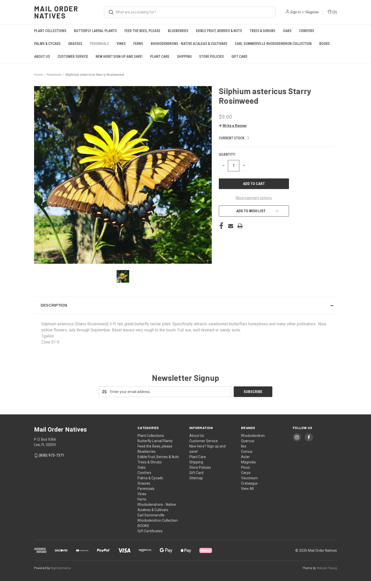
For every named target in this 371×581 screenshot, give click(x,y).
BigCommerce (61, 568)
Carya (245, 473)
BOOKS (324, 44)
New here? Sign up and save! (119, 57)
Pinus (245, 467)
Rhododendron (253, 436)
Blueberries (178, 31)
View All (247, 489)
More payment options (254, 198)
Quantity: (227, 154)
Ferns (138, 44)
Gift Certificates (150, 531)
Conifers (306, 31)
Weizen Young (327, 568)
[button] (233, 126)
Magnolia (248, 462)
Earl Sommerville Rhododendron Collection (273, 44)
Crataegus (249, 483)
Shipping (184, 57)
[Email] (230, 225)
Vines (121, 44)
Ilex (243, 446)
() (334, 12)
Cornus (246, 452)
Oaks (287, 31)
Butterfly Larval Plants (95, 31)
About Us (42, 57)
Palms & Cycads (47, 44)
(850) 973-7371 (51, 455)
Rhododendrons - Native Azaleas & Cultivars (189, 44)
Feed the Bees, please (142, 31)
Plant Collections (50, 31)
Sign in (295, 12)
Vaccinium (249, 478)
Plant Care (159, 57)
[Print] (240, 225)
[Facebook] (221, 225)
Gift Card (239, 57)
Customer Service (73, 57)
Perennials (99, 44)
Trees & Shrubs (262, 31)
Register (312, 12)
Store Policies (211, 57)
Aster (245, 457)
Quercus (247, 441)
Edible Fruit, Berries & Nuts (219, 31)
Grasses (75, 44)
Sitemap (196, 478)
